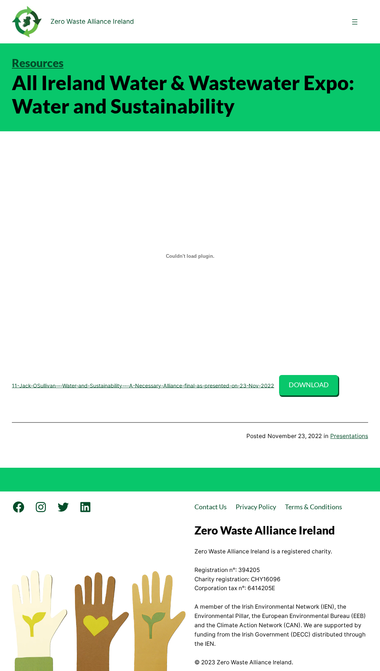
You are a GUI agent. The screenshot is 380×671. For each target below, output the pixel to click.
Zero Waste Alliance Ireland (92, 21)
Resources (37, 62)
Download (309, 385)
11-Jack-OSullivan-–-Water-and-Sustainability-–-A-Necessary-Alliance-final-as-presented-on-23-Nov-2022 (143, 385)
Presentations (349, 436)
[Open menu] (354, 21)
